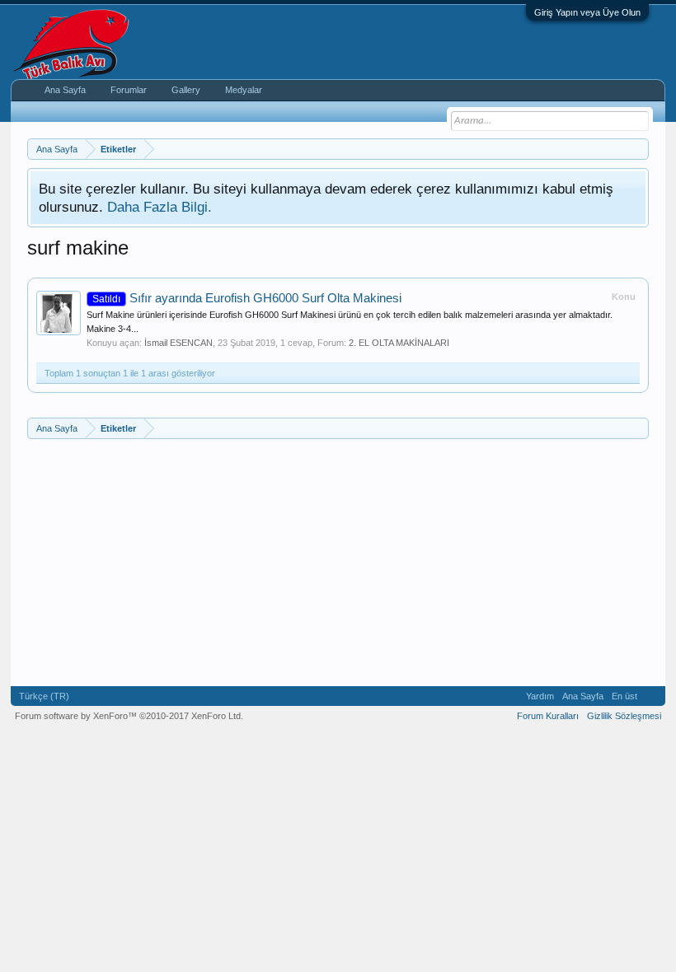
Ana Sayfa (65, 90)
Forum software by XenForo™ (129, 716)
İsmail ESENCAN (178, 343)
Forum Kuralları (548, 716)
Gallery (185, 90)
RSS (651, 696)
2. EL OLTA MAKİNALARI (399, 343)
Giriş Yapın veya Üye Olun (587, 12)
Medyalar (243, 90)
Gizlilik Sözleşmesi (624, 716)
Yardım (540, 696)
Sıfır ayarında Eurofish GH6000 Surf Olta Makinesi (246, 298)
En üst (624, 696)
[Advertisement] (338, 562)
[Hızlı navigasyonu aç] (638, 148)
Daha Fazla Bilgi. (159, 207)
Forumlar (128, 90)
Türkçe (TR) (44, 696)
